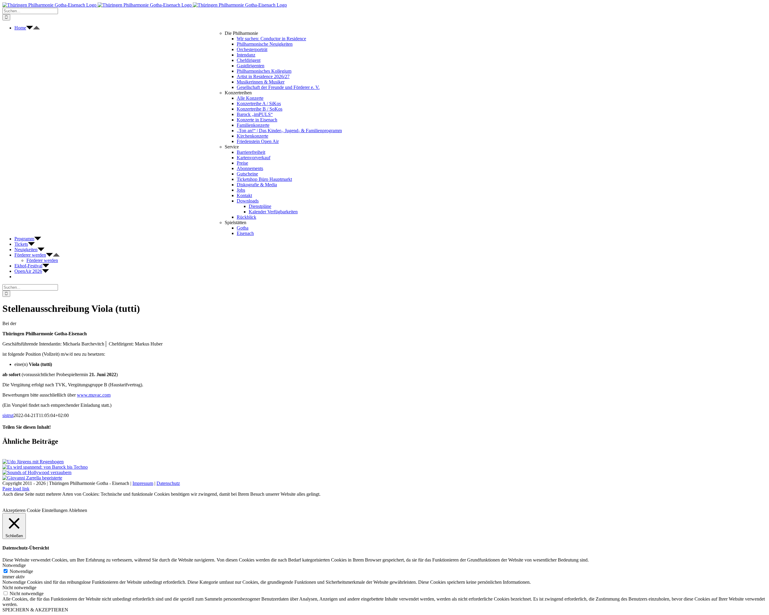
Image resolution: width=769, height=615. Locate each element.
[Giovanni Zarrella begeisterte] (32, 477)
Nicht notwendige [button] (19, 587)
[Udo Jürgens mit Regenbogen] (33, 461)
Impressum (142, 483)
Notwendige (21, 571)
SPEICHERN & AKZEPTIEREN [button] (35, 609)
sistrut (8, 415)
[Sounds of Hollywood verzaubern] (36, 472)
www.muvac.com (94, 394)
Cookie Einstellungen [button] (47, 510)
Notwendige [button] (14, 565)
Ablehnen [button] (77, 510)
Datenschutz (168, 483)
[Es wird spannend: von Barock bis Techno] (45, 467)
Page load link (15, 488)
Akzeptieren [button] (14, 510)
